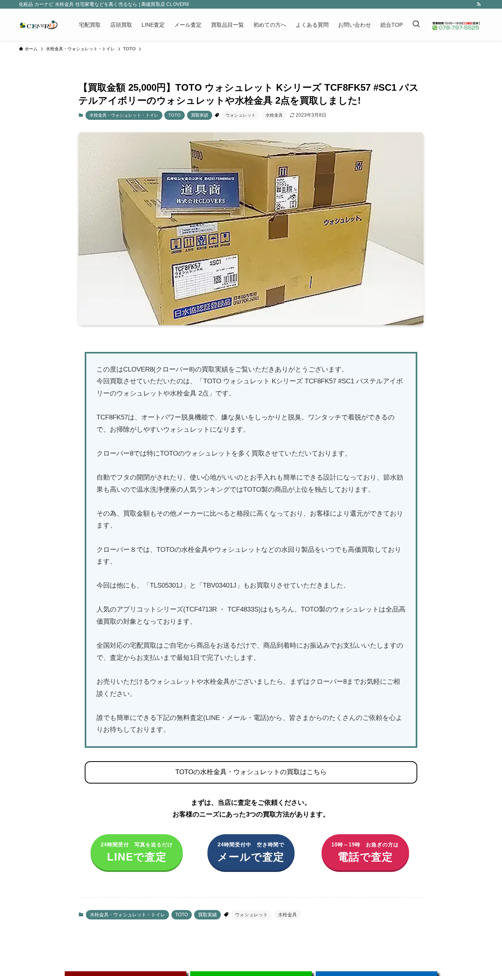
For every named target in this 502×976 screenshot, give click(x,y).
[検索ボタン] (416, 25)
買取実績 (199, 115)
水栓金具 (274, 115)
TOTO (174, 115)
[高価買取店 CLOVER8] (38, 25)
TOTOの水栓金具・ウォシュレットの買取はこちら (251, 772)
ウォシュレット (241, 115)
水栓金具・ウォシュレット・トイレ (123, 115)
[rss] (479, 4)
